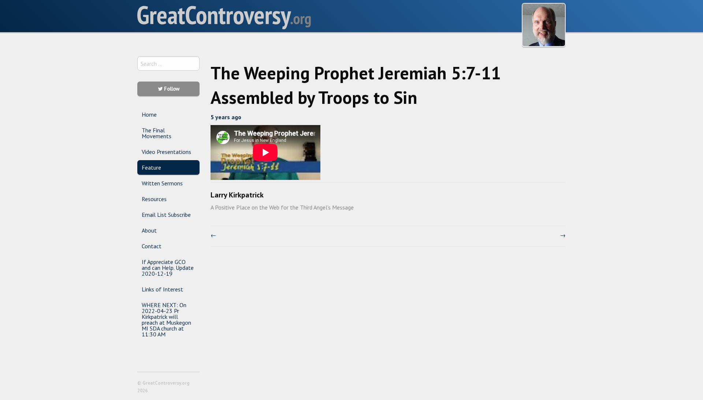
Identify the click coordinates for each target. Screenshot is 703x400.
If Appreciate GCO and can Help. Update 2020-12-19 (168, 267)
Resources (154, 199)
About (149, 230)
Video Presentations (166, 151)
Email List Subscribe (166, 214)
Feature (151, 167)
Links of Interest (162, 289)
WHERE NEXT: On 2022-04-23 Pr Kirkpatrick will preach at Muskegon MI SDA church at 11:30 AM (166, 319)
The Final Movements (156, 133)
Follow (171, 88)
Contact (151, 246)
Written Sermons (162, 183)
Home (149, 114)
